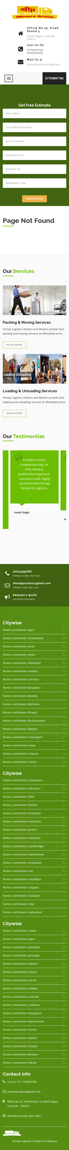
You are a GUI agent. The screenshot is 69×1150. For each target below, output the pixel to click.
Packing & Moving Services (27, 322)
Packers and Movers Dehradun (22, 788)
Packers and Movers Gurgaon (21, 887)
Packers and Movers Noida (19, 745)
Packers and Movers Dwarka (20, 805)
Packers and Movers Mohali (20, 1038)
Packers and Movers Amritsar (21, 679)
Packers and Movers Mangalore (22, 1013)
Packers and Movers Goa (18, 871)
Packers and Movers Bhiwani (20, 1054)
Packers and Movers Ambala (20, 671)
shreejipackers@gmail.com (23, 1091)
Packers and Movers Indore (19, 930)
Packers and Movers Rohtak (20, 1062)
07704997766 (54, 78)
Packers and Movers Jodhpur (20, 963)
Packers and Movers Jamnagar (21, 955)
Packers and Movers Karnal (19, 980)
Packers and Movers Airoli (19, 646)
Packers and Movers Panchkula (22, 821)
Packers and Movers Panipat (20, 1046)
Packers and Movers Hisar (19, 904)
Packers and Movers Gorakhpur (22, 879)
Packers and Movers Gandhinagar (23, 846)
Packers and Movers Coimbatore (23, 780)
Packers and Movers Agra (18, 630)
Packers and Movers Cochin (20, 762)
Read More (14, 344)
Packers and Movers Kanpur (20, 972)
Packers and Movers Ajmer (19, 654)
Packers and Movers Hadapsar (21, 895)
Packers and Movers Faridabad (22, 813)
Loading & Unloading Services (30, 391)
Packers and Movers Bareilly (20, 696)
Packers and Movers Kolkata (20, 988)
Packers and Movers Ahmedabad (23, 638)
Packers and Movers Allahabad (22, 663)
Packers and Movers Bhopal (20, 712)
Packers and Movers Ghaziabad (22, 862)
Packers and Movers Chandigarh (23, 737)
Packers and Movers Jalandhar (21, 947)
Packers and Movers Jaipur (19, 939)
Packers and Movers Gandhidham (23, 854)
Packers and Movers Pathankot (21, 838)
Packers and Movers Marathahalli (23, 1021)
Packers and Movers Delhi (19, 796)
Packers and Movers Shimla (20, 1029)
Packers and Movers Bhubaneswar (24, 720)
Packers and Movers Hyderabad (22, 912)
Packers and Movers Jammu (20, 829)
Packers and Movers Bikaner (20, 729)
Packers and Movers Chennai (20, 753)
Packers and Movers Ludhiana (21, 1005)
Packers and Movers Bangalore (22, 687)
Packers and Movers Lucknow (21, 996)
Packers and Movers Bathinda (21, 704)
